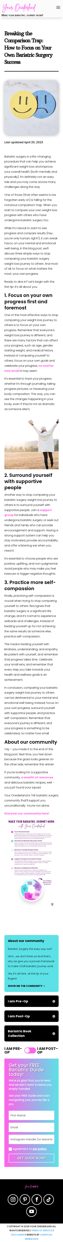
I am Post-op (47, 1050)
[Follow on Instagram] (13, 1199)
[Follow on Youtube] (31, 1211)
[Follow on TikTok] (48, 1199)
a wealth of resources (37, 777)
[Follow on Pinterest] (25, 1199)
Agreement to (30, 1149)
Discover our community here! (26, 813)
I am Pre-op (13, 1050)
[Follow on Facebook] (36, 1199)
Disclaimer (18, 1234)
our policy (40, 1149)
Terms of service (41, 1230)
